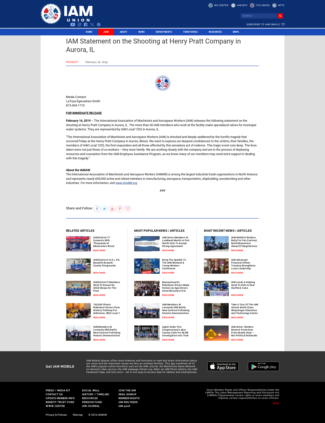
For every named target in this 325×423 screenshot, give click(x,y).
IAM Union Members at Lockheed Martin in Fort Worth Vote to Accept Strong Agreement (175, 241)
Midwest (72, 62)
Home (89, 32)
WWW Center (55, 406)
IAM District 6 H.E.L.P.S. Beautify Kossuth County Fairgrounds (106, 262)
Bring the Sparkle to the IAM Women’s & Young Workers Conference (174, 264)
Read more (99, 250)
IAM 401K (124, 406)
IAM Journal (91, 406)
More (276, 403)
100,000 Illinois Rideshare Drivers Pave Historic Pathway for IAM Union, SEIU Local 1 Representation (106, 310)
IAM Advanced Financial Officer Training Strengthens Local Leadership (243, 264)
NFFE (281, 5)
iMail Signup (127, 394)
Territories (190, 32)
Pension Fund (92, 402)
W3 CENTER (221, 5)
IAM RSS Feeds (128, 402)
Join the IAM (127, 390)
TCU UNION (263, 5)
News (141, 32)
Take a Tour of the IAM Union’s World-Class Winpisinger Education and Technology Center (244, 308)
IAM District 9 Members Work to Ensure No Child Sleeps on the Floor (106, 286)
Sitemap (78, 415)
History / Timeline (95, 394)
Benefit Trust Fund (60, 402)
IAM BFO (242, 5)
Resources (215, 32)
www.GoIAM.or (125, 183)
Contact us (54, 394)
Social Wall (91, 390)
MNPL (236, 32)
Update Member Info (60, 398)
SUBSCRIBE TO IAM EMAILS (263, 24)
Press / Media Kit (58, 390)
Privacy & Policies (56, 415)
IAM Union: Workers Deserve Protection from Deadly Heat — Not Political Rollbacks (244, 331)
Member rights (129, 398)
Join (106, 32)
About (123, 32)
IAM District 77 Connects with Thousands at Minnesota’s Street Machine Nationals (104, 243)
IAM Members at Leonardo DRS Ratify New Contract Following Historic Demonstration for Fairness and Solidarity (107, 334)
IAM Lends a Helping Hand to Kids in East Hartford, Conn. (243, 285)
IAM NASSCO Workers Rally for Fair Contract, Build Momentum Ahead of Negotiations (244, 241)
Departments (164, 32)
